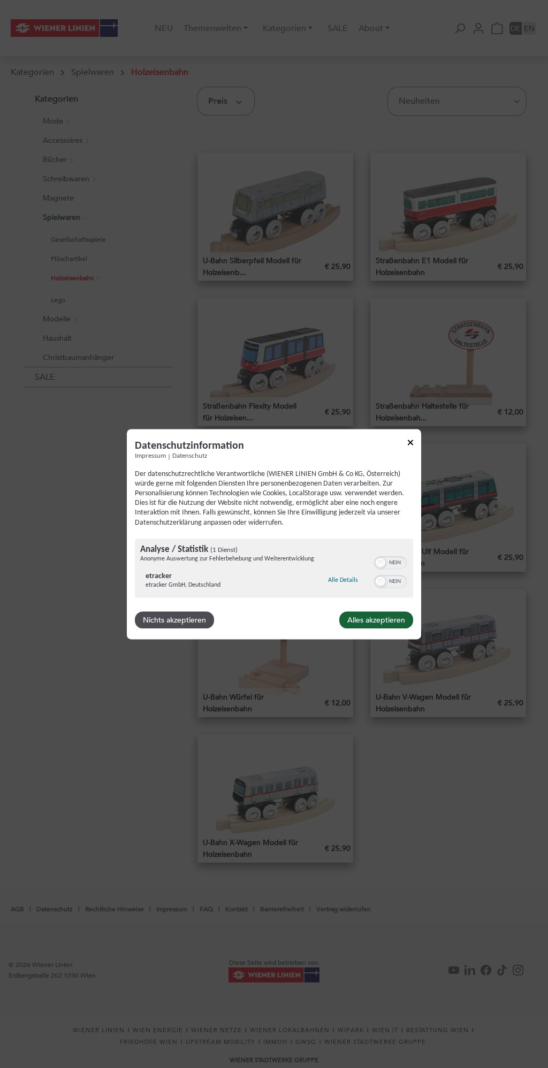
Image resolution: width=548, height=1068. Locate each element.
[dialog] (274, 534)
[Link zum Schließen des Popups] (410, 444)
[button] (380, 562)
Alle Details (343, 580)
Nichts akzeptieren (174, 620)
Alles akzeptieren (376, 620)
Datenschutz (189, 456)
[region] (274, 569)
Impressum (150, 456)
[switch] (390, 561)
